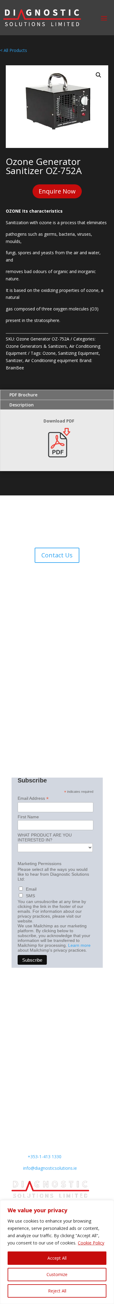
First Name (28, 816)
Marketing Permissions (39, 863)
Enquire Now (57, 191)
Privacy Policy (25, 1043)
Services (20, 1005)
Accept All (57, 1258)
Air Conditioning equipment (51, 360)
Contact (19, 1024)
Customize (57, 1274)
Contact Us (57, 555)
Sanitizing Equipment (78, 353)
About (17, 986)
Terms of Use (25, 1061)
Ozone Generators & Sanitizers (36, 346)
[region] (57, 1252)
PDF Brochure (23, 395)
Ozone (49, 353)
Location (20, 1070)
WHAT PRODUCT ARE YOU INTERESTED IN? (45, 837)
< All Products (13, 50)
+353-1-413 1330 (44, 1156)
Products (20, 996)
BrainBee (15, 368)
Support (19, 1014)
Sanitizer (14, 360)
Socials (18, 1033)
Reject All (57, 1291)
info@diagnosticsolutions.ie (50, 1168)
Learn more (79, 945)
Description (21, 405)
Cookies (19, 1052)
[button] (98, 75)
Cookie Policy (91, 1243)
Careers (19, 1080)
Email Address (33, 798)
